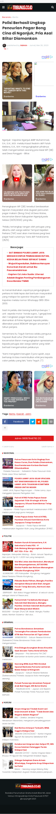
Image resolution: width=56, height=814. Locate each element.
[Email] (51, 421)
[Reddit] (39, 421)
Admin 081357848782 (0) (28, 438)
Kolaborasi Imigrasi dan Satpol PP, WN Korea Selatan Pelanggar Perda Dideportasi (34, 747)
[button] (3, 7)
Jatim (28, 414)
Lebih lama (47, 447)
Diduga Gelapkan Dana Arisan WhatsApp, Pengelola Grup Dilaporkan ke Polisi (34, 763)
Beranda (6, 17)
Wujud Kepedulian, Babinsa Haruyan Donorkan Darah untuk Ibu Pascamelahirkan (28, 267)
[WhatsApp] (45, 421)
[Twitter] (32, 421)
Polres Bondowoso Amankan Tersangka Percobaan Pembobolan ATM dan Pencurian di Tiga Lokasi (33, 631)
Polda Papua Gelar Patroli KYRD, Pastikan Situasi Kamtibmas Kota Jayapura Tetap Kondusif (32, 519)
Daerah (20, 414)
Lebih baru (9, 447)
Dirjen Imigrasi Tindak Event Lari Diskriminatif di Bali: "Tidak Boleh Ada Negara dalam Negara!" (34, 712)
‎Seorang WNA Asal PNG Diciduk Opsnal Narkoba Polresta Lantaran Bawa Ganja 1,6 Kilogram (32, 667)
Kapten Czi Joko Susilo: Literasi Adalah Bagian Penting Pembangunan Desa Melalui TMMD (28, 278)
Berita (15, 17)
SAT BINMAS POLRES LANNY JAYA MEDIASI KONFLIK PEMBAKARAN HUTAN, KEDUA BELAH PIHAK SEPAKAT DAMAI (28, 256)
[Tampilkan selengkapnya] (5, 427)
